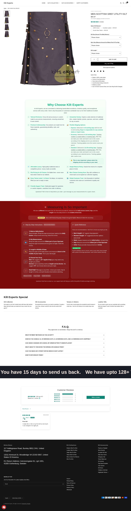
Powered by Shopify (26, 503)
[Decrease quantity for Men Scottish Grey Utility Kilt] (92, 59)
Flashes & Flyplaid (102, 448)
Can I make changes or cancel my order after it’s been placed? (48, 343)
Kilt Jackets (101, 461)
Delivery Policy (70, 487)
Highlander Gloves (102, 472)
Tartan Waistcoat (102, 459)
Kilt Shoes (100, 467)
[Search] (123, 3)
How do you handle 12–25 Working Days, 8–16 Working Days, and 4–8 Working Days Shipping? (58, 339)
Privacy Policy (70, 485)
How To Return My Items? (34, 355)
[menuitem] (43, 3)
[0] (126, 3)
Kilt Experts (8, 3)
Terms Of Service (71, 483)
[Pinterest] (98, 71)
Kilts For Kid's (70, 459)
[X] (95, 71)
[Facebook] (92, 71)
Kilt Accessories (103, 445)
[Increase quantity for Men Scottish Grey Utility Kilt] (96, 59)
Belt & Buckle (101, 450)
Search (68, 478)
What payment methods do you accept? (39, 335)
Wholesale (69, 489)
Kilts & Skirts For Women (73, 456)
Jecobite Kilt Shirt (102, 452)
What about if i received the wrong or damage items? (44, 347)
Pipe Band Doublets (103, 463)
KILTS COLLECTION (53, 3)
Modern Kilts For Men (72, 448)
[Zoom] (83, 13)
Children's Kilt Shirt (102, 470)
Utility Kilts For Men (71, 452)
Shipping (98, 18)
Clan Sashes (101, 465)
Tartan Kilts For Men (72, 454)
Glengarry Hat (101, 456)
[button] (95, 22)
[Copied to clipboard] (104, 71)
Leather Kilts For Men (72, 450)
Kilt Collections (71, 445)
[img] (26, 415)
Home (43, 3)
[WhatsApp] (101, 71)
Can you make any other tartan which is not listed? (44, 351)
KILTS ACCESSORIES (67, 3)
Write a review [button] (96, 397)
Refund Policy (70, 481)
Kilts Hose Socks (102, 454)
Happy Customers (82, 3)
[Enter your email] (62, 484)
